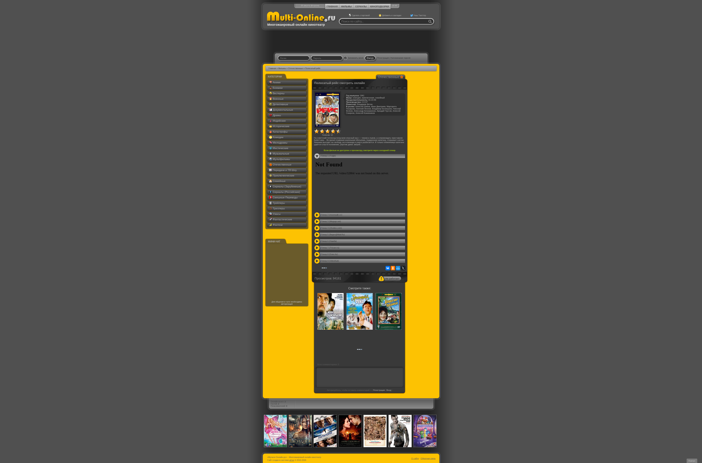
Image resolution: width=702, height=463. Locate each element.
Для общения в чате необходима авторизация (286, 303)
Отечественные (295, 68)
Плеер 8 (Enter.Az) (329, 254)
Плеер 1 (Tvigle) (328, 156)
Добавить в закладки (391, 15)
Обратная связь (428, 458)
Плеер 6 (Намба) (329, 241)
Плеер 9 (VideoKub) (330, 261)
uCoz (291, 460)
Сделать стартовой (361, 15)
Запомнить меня (355, 58)
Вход (388, 390)
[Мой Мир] (398, 268)
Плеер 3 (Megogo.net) (331, 221)
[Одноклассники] (393, 268)
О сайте (415, 458)
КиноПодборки (379, 6)
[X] (403, 268)
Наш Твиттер (420, 15)
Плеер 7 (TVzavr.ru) (330, 248)
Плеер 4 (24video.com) (331, 228)
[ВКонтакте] (388, 268)
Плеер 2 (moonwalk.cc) (331, 215)
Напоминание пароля (400, 58)
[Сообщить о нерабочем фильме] (390, 278)
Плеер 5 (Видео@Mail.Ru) (333, 234)
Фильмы (346, 6)
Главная (332, 6)
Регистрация (383, 58)
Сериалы (361, 6)
